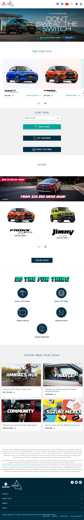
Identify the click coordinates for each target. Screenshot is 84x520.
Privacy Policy (64, 516)
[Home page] (8, 6)
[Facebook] (72, 482)
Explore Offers (42, 260)
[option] (42, 25)
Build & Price (32, 95)
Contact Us (55, 516)
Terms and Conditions (76, 516)
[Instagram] (80, 482)
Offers (4, 508)
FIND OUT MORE (20, 236)
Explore (7, 95)
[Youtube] (76, 482)
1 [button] (38, 39)
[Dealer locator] (76, 3)
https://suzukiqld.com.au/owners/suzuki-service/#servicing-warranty (19, 464)
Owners (5, 503)
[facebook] (62, 5)
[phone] (71, 5)
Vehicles (5, 494)
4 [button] (46, 39)
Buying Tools (7, 498)
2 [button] (40, 39)
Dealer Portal (46, 516)
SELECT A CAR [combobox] (30, 118)
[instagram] (66, 5)
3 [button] (43, 39)
